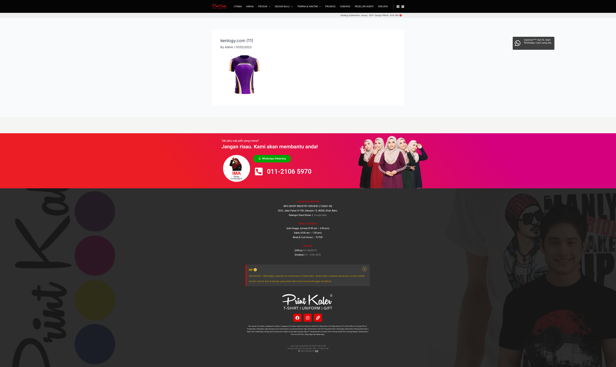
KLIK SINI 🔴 (396, 15)
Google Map (320, 215)
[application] (268, 6)
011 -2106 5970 (312, 254)
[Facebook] (398, 6)
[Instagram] (402, 6)
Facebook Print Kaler (273, 326)
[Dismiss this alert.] (364, 269)
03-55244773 (310, 250)
